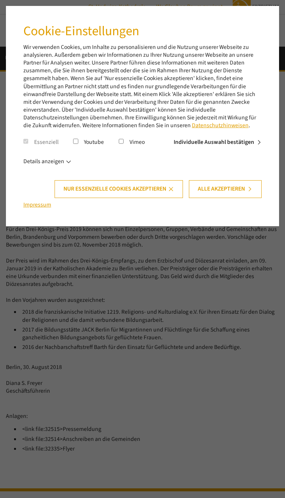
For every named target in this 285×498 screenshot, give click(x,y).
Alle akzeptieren (221, 189)
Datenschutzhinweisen (220, 125)
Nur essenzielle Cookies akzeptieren (114, 189)
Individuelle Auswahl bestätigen (214, 142)
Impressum (37, 205)
